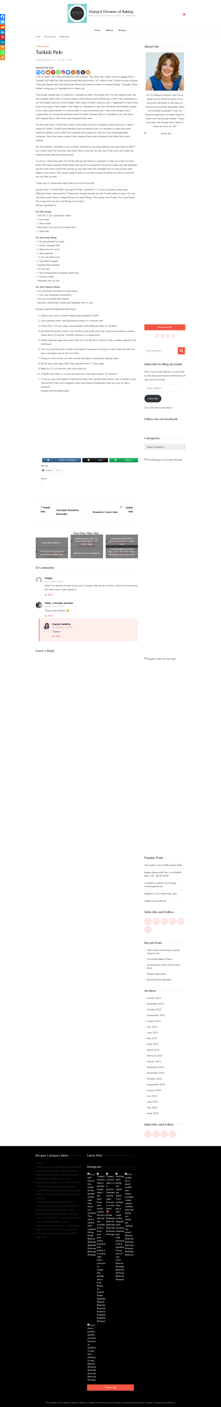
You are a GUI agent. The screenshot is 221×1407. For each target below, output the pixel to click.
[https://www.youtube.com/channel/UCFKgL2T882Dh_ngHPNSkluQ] (164, 921)
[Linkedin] (2, 32)
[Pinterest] (53, 72)
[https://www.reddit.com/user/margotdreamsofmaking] (181, 921)
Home (97, 30)
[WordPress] (78, 72)
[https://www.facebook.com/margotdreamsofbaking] (148, 921)
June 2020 (152, 1101)
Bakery (109, 30)
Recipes (122, 30)
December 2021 (155, 1003)
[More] (88, 72)
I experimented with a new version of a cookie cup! (121, 541)
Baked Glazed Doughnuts (87, 553)
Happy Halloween (156, 973)
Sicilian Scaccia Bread (155, 900)
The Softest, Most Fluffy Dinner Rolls (163, 865)
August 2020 (154, 1090)
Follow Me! (111, 1387)
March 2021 (153, 1049)
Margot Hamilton (61, 624)
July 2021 (152, 1026)
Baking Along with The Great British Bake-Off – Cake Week (86, 541)
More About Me (165, 327)
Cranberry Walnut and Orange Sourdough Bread (160, 885)
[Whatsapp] (58, 72)
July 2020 (152, 1096)
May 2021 (152, 1038)
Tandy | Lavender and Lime (59, 603)
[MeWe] (2, 42)
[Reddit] (48, 72)
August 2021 (154, 1021)
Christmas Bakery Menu (159, 959)
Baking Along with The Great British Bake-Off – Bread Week (162, 874)
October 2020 (154, 1078)
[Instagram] (63, 72)
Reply (50, 595)
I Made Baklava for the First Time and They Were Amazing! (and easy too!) (121, 552)
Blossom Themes (144, 1402)
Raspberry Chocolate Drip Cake (160, 893)
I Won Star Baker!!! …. (52, 542)
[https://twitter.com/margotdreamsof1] (148, 929)
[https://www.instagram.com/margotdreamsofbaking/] (156, 921)
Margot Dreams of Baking (111, 11)
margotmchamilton (44, 59)
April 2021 (152, 1044)
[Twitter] (43, 72)
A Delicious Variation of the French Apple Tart (52, 553)
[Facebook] (38, 72)
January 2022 (154, 998)
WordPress (169, 1402)
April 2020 (152, 1113)
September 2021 (156, 1015)
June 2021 (152, 1032)
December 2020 (155, 1067)
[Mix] (2, 47)
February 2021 (155, 1055)
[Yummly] (73, 72)
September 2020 (156, 1084)
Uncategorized (42, 46)
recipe (124, 76)
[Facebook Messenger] (68, 72)
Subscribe (153, 398)
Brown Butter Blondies (159, 979)
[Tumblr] (83, 72)
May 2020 (152, 1107)
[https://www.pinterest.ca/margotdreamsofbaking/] (172, 921)
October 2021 (154, 1009)
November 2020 (155, 1072)
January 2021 (154, 1061)
